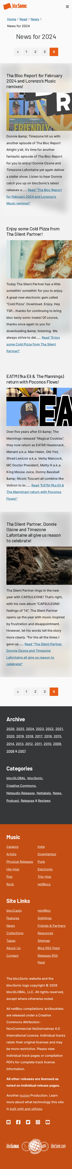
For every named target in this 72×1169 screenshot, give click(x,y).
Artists (11, 854)
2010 (47, 744)
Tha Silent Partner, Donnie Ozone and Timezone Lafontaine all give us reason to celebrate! (33, 532)
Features (12, 918)
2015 (57, 736)
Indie (41, 847)
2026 (10, 729)
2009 (57, 744)
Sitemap (44, 941)
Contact (12, 956)
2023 (40, 729)
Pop (9, 877)
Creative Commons (21, 786)
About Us (13, 948)
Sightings (45, 918)
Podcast (12, 801)
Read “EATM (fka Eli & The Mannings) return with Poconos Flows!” (35, 492)
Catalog (12, 847)
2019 (20, 736)
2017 (38, 736)
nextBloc (44, 911)
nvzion (25, 1095)
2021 (59, 729)
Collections (14, 933)
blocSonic (35, 778)
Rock (10, 884)
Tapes (10, 941)
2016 (48, 736)
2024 (30, 729)
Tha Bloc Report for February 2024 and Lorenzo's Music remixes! (34, 81)
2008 (10, 751)
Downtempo (47, 854)
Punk (41, 862)
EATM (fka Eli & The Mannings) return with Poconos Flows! (35, 379)
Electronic (45, 869)
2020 (10, 736)
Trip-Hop (44, 877)
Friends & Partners (51, 926)
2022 (50, 729)
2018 (29, 736)
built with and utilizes (26, 1109)
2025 (20, 729)
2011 (38, 744)
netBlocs (44, 884)
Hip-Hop (12, 869)
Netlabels (44, 793)
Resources (45, 933)
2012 (29, 744)
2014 (10, 744)
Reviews (44, 801)
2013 (19, 744)
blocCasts (14, 911)
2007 (22, 751)
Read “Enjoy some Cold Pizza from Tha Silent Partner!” (33, 344)
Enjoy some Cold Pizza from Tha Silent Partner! (33, 231)
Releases (27, 801)
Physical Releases (19, 862)
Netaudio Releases (20, 793)
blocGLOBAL (16, 778)
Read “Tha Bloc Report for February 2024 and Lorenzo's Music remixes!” (34, 196)
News (57, 793)
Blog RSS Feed (49, 948)
